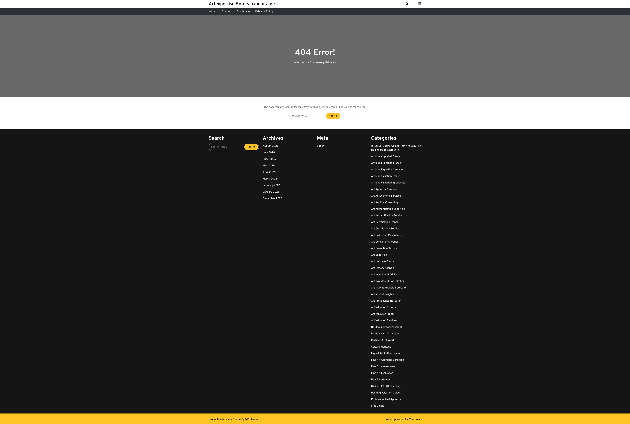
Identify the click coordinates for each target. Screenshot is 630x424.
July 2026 (269, 152)
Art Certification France (385, 222)
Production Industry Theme (225, 419)
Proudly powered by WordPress (403, 419)
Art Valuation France (383, 314)
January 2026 (271, 192)
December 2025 (272, 198)
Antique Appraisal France (385, 156)
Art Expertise (379, 255)
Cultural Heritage (381, 347)
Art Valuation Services (384, 320)
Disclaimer (243, 11)
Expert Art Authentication (386, 353)
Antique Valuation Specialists (388, 182)
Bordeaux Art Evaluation (385, 333)
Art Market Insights (382, 294)
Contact (227, 11)
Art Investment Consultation (388, 281)
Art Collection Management (387, 235)
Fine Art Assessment (383, 366)
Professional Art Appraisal (386, 399)
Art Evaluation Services (385, 248)
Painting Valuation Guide (385, 392)
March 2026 (270, 178)
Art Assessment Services (386, 196)
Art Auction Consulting (384, 202)
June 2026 (269, 159)
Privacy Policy (264, 11)
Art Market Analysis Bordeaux (388, 287)
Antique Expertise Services (387, 169)
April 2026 (269, 172)
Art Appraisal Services (384, 189)
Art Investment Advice (384, 274)
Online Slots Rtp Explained (386, 386)
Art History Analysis (382, 268)
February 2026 (271, 185)
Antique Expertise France (386, 163)
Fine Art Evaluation (382, 373)
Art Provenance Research (386, 301)
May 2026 (269, 165)
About (213, 11)
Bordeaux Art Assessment (386, 327)
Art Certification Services (386, 228)
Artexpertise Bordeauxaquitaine (242, 4)
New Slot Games (380, 379)
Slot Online (377, 406)
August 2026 (271, 146)
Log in (320, 146)
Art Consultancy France (385, 242)
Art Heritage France (382, 261)
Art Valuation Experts (383, 307)
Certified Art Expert (382, 340)
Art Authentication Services (387, 215)
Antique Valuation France (385, 176)
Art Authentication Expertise (388, 209)
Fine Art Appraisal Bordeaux (387, 360)
